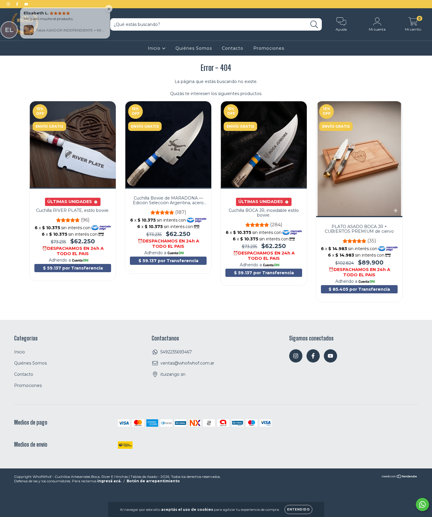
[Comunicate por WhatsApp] (422, 504)
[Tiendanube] (399, 477)
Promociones (268, 48)
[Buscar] (314, 24)
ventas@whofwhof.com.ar (187, 363)
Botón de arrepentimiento (153, 481)
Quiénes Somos (193, 48)
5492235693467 (176, 352)
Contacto (232, 48)
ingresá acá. (109, 481)
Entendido (298, 509)
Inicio (155, 48)
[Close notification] (111, 8)
